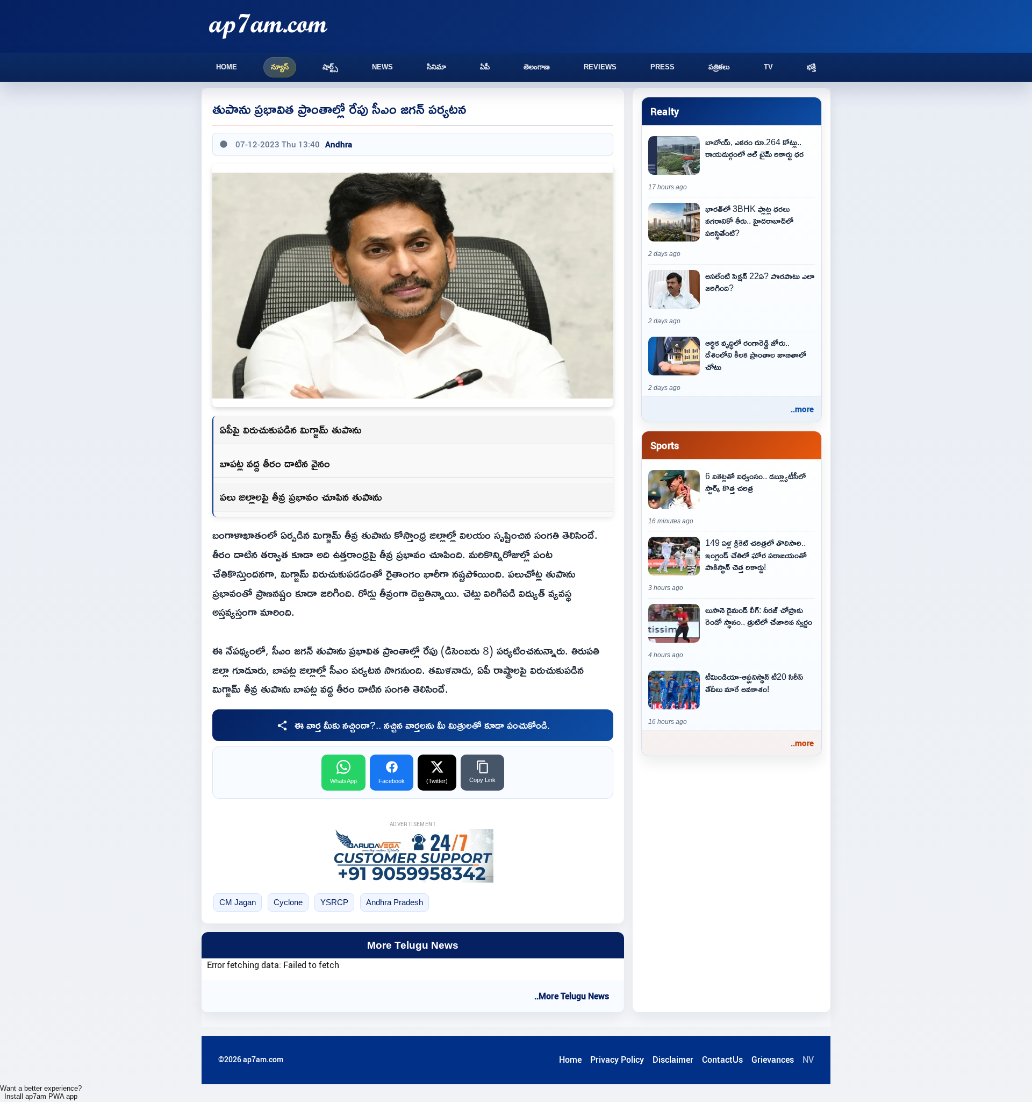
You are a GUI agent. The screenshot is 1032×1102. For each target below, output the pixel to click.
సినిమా (436, 67)
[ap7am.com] (268, 26)
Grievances (772, 1059)
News (382, 67)
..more (802, 408)
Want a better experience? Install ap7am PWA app (41, 1092)
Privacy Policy (617, 1059)
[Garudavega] (412, 856)
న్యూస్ (280, 67)
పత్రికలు (719, 67)
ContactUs (722, 1059)
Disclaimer (673, 1059)
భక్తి (811, 67)
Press (662, 67)
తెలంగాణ (537, 67)
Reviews (600, 67)
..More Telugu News (571, 996)
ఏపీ (485, 67)
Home (226, 67)
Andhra (338, 144)
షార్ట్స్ (330, 67)
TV (768, 67)
